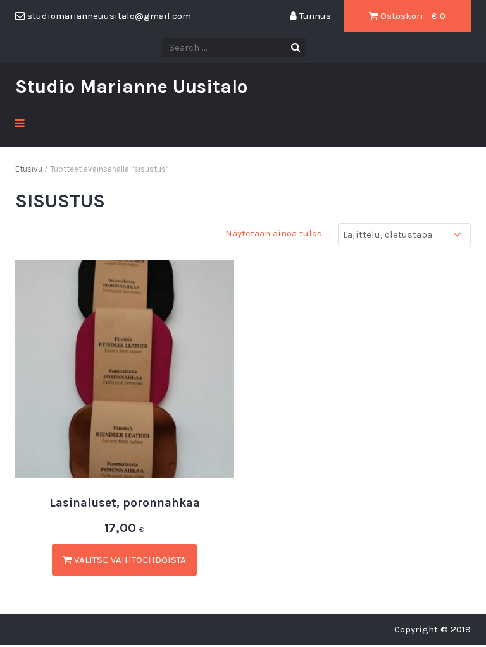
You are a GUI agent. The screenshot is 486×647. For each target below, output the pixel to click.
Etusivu (28, 169)
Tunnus (314, 15)
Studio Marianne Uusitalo (131, 86)
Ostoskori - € (412, 15)
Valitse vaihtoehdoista (129, 559)
